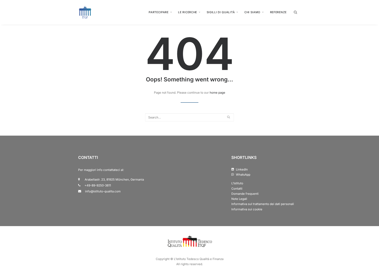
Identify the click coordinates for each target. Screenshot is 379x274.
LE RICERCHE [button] (187, 12)
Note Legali (239, 199)
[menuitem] (160, 12)
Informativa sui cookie (246, 209)
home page (217, 92)
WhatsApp (243, 174)
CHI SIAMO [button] (252, 12)
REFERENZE (278, 12)
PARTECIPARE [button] (159, 12)
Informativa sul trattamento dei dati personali (262, 204)
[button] (297, 12)
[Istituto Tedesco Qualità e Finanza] (85, 12)
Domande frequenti (245, 194)
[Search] (189, 117)
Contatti (236, 188)
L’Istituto (237, 183)
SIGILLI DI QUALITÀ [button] (221, 12)
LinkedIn (242, 169)
